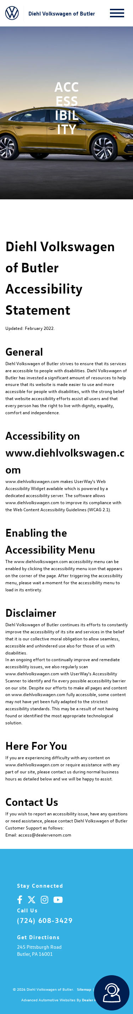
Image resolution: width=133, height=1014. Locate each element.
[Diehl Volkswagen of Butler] (12, 13)
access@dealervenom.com (44, 835)
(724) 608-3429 (45, 920)
